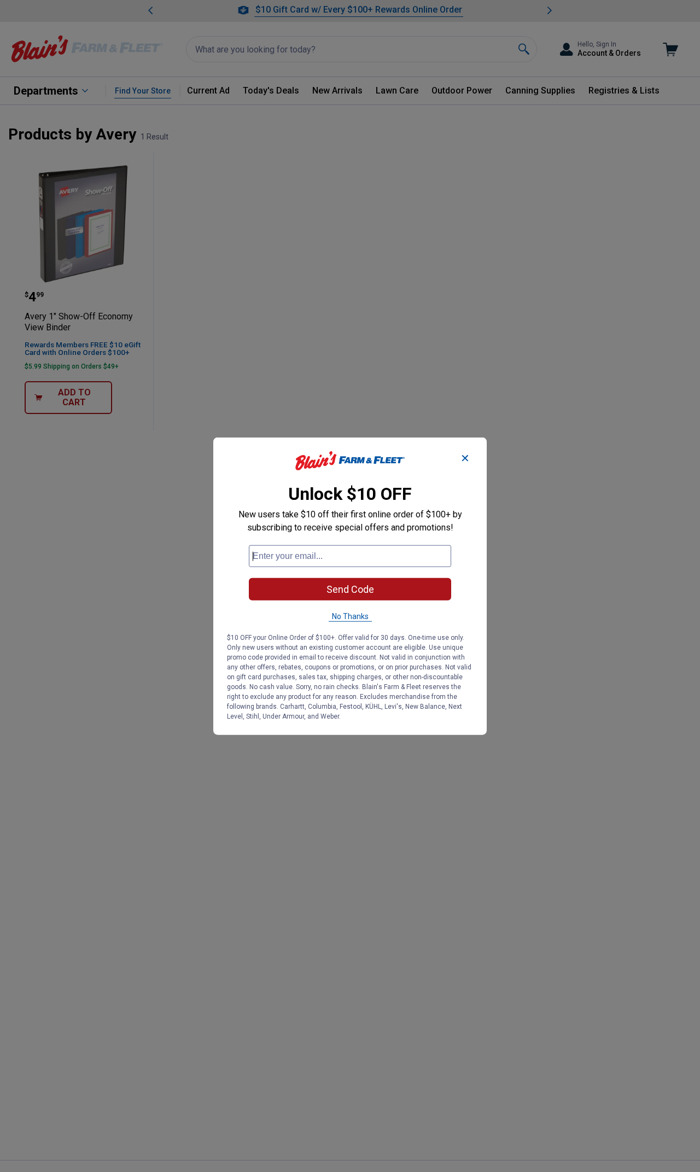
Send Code (350, 589)
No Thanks (350, 616)
